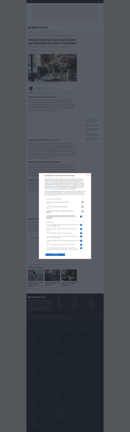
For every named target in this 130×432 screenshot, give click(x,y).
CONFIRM (55, 254)
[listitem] (65, 199)
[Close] (88, 175)
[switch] (82, 202)
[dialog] (65, 216)
